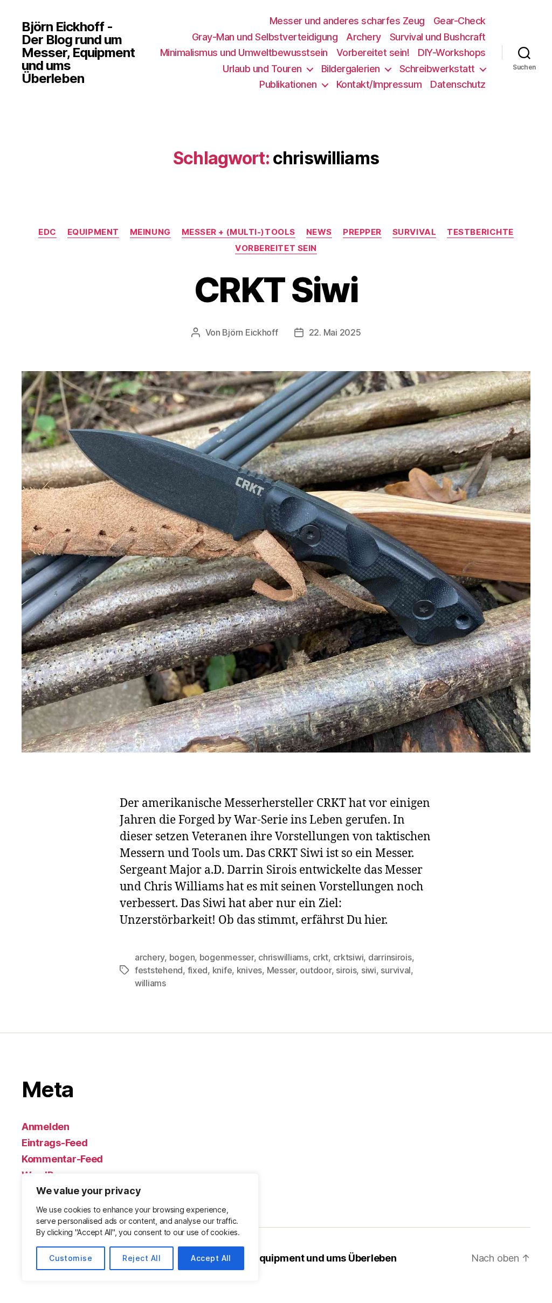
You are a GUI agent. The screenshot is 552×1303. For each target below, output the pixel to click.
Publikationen (288, 84)
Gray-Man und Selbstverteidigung (265, 37)
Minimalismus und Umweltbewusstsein (244, 52)
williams (150, 983)
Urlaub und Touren (262, 68)
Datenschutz (458, 84)
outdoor (315, 970)
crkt (320, 957)
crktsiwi (348, 957)
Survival (414, 232)
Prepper (362, 232)
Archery (363, 37)
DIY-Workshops (452, 52)
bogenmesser (226, 957)
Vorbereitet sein (276, 248)
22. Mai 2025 (335, 332)
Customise (70, 1258)
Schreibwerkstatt (437, 68)
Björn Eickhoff (250, 332)
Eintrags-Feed (55, 1142)
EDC (47, 232)
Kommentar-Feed (62, 1159)
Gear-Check (459, 20)
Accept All (211, 1258)
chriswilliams (283, 957)
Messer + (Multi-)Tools (238, 232)
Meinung (150, 232)
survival (396, 970)
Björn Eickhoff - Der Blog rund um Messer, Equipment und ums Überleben (78, 52)
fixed (198, 970)
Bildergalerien (350, 68)
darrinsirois (390, 957)
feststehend (159, 970)
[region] (140, 1227)
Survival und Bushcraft (438, 37)
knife (222, 970)
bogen (182, 957)
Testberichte (480, 232)
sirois (346, 970)
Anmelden (46, 1126)
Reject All (141, 1258)
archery (149, 957)
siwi (368, 970)
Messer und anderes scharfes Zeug (347, 20)
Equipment (93, 232)
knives (249, 970)
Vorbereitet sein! (373, 52)
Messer (281, 970)
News (319, 232)
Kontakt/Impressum (379, 84)
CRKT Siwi (276, 289)
